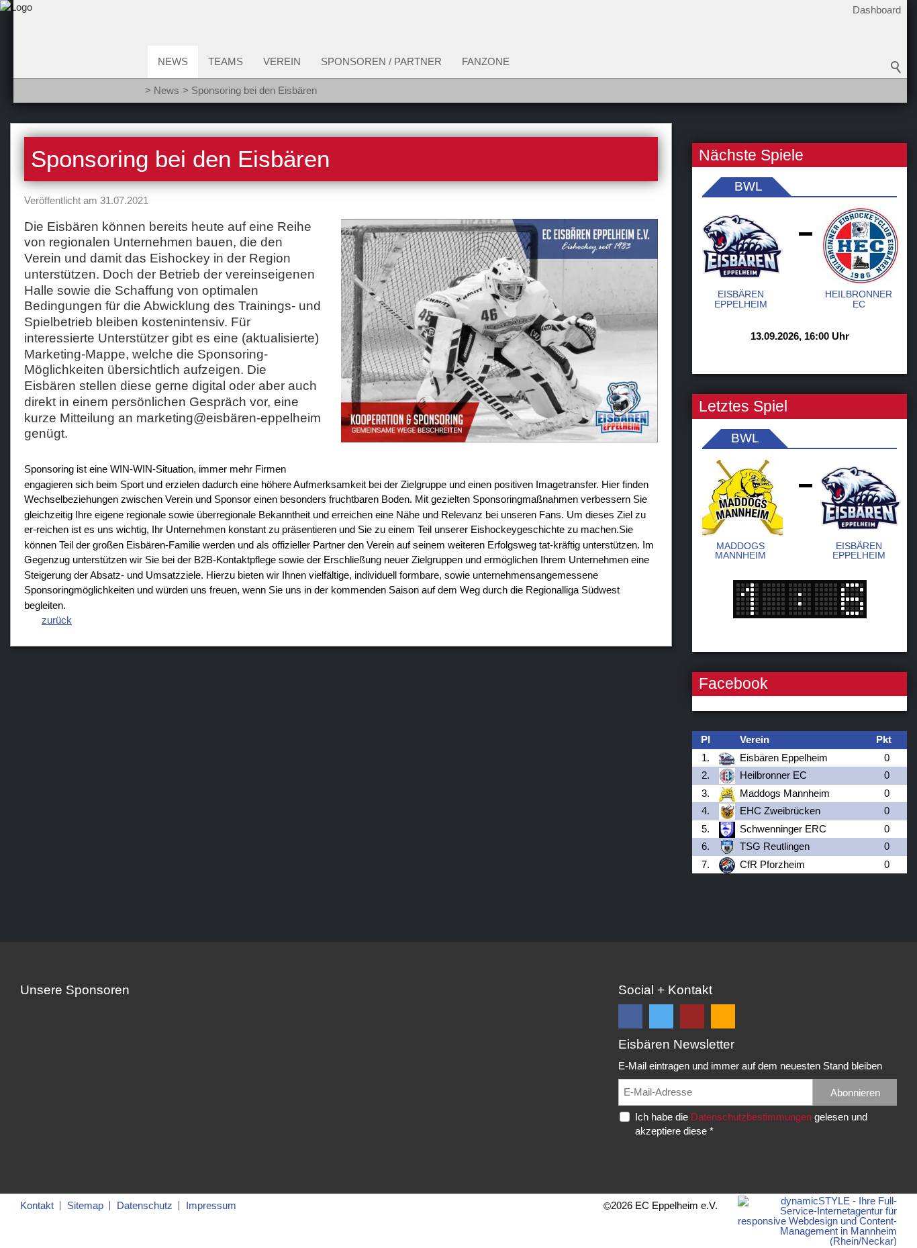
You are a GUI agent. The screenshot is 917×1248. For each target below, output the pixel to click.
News (173, 61)
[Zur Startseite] (16, 56)
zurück (57, 620)
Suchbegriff (896, 67)
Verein (282, 61)
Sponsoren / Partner (381, 61)
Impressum (211, 1205)
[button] (630, 1016)
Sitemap (85, 1205)
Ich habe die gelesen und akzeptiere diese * (751, 1124)
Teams (225, 61)
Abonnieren (855, 1092)
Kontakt (37, 1205)
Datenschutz (145, 1205)
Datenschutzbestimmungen (751, 1116)
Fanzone (486, 61)
